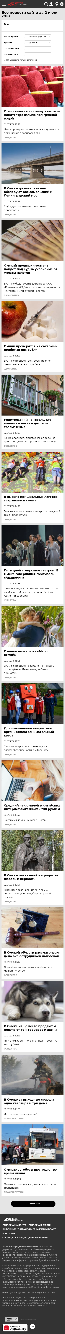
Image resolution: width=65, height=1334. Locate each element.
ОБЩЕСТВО (10, 137)
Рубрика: (8, 42)
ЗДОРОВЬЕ (10, 369)
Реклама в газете (39, 1225)
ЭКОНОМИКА (11, 295)
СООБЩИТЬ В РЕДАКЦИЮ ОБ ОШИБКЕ (25, 1237)
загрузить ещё (33, 1204)
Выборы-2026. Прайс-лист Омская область (29, 1229)
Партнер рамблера (28, 1319)
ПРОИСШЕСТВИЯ (14, 1119)
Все (6, 24)
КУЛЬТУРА (10, 600)
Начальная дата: (11, 48)
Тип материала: (11, 36)
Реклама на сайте (14, 1225)
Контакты (8, 1233)
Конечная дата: (11, 54)
